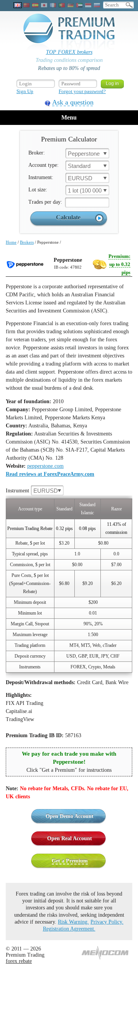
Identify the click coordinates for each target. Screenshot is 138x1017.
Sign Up (24, 91)
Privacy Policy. (106, 922)
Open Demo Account (70, 816)
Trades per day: (45, 202)
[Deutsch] (70, 5)
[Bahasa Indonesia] (88, 5)
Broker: (36, 153)
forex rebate (19, 961)
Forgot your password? (82, 91)
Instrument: (40, 177)
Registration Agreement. (69, 929)
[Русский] (97, 5)
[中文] (26, 5)
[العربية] (79, 5)
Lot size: (37, 190)
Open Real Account (69, 838)
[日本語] (44, 5)
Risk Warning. (73, 922)
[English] (18, 5)
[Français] (53, 5)
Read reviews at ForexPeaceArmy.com (50, 474)
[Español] (35, 5)
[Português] (62, 5)
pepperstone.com (45, 466)
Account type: (43, 165)
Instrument (32, 490)
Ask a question (73, 102)
